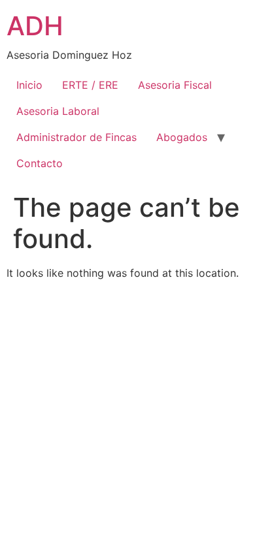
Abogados (181, 137)
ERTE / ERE (90, 84)
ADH (35, 26)
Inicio (29, 84)
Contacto (39, 163)
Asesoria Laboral (57, 111)
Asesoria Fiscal (175, 84)
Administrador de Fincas (76, 137)
